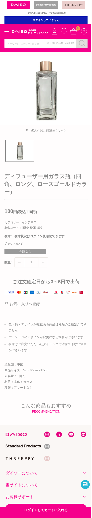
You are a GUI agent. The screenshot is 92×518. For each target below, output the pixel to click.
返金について (13, 243)
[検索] (82, 43)
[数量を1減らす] (19, 262)
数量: (8, 262)
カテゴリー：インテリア (20, 222)
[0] (73, 31)
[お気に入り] (63, 31)
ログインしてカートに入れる (46, 510)
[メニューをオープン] (6, 31)
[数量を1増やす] (43, 262)
